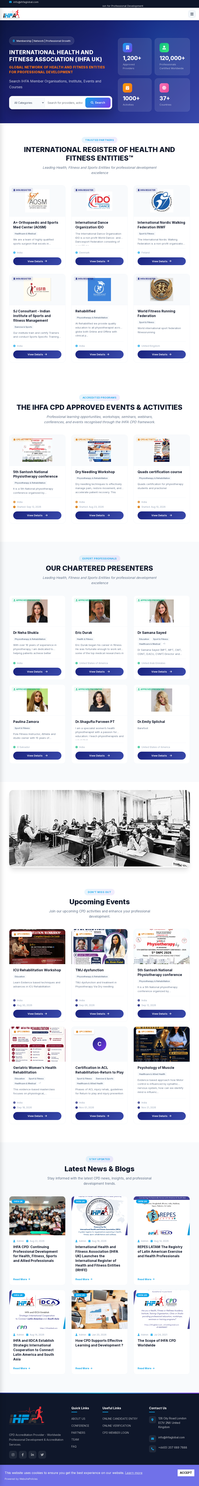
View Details (35, 261)
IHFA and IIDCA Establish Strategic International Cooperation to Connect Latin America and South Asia (33, 1350)
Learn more (133, 1473)
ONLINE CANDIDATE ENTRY (120, 1418)
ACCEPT (186, 1472)
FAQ (74, 1446)
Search (100, 102)
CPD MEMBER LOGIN (115, 1432)
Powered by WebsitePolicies (21, 1478)
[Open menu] (192, 14)
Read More (20, 1279)
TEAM (75, 1439)
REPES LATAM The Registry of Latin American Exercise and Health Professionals (160, 1251)
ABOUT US (78, 1418)
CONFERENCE (80, 1425)
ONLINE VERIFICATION (116, 1425)
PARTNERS (78, 1432)
